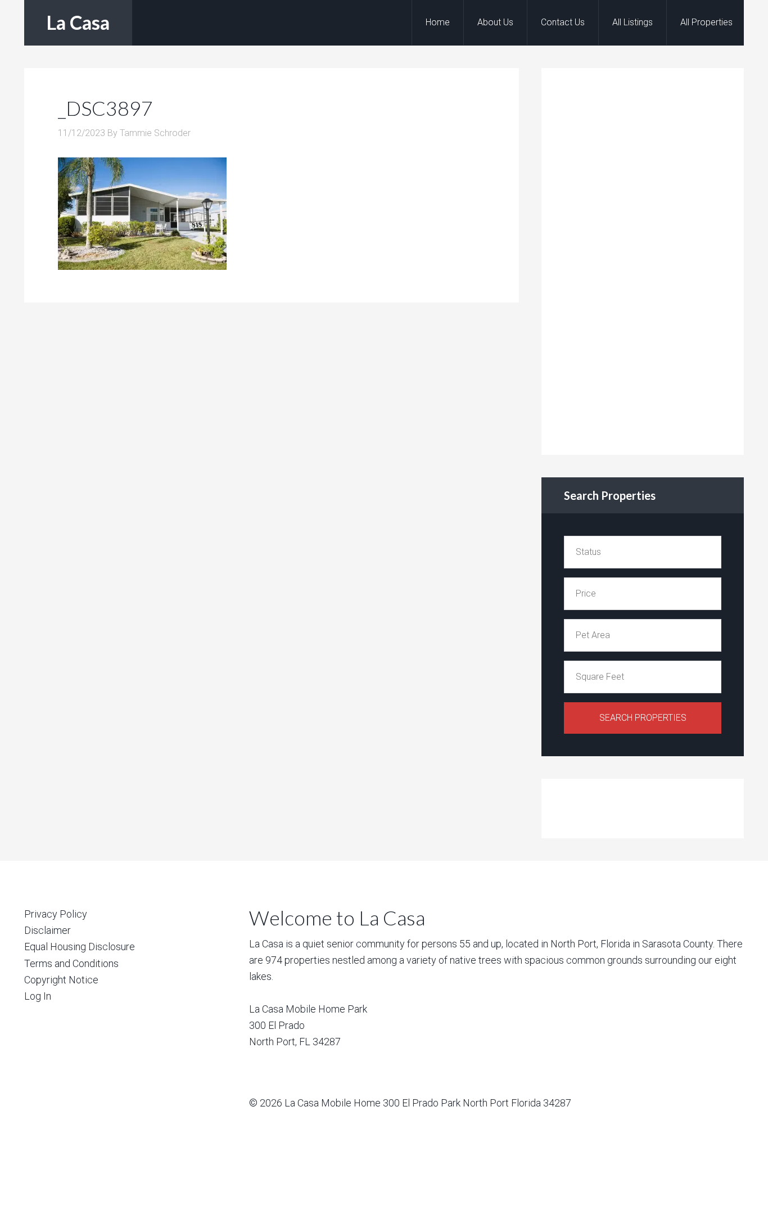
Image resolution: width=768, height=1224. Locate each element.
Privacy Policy (55, 914)
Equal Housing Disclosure (79, 946)
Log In (37, 996)
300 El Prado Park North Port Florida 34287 (477, 1103)
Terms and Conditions (71, 963)
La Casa (78, 22)
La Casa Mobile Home (332, 1103)
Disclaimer (47, 930)
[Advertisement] (648, 259)
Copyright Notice (61, 980)
